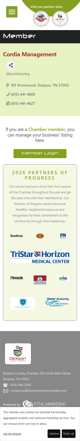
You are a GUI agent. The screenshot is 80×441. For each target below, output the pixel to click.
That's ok (68, 433)
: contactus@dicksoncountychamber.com (38, 390)
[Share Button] (10, 65)
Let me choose (12, 433)
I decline (54, 433)
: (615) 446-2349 (20, 384)
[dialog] (40, 424)
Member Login (40, 153)
